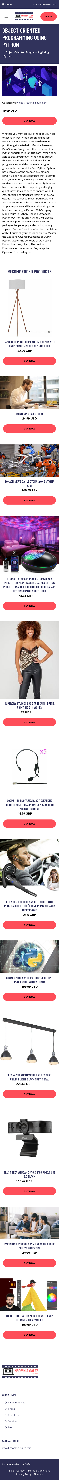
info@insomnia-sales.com (44, 4)
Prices (48, 16)
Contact (20, 1470)
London (8, 4)
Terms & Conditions (39, 1470)
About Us (13, 1415)
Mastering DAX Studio (29, 414)
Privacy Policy (23, 1474)
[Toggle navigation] (6, 16)
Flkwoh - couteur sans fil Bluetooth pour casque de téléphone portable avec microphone (29, 906)
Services (12, 1421)
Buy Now (29, 120)
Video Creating (25, 102)
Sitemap (38, 1474)
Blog (10, 1427)
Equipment (41, 102)
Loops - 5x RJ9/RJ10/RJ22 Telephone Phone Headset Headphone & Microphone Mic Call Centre (29, 805)
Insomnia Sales (16, 1402)
